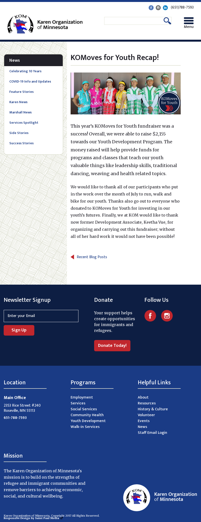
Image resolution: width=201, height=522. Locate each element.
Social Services (84, 409)
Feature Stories (21, 92)
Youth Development (88, 421)
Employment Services (82, 400)
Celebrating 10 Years (25, 71)
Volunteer (146, 415)
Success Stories (21, 143)
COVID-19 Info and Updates (30, 81)
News (14, 60)
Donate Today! (112, 345)
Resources (147, 403)
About (143, 397)
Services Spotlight (23, 122)
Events (144, 421)
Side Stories (18, 133)
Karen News (18, 102)
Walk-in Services (85, 427)
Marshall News (20, 112)
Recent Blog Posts (92, 257)
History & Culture (153, 409)
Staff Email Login (152, 432)
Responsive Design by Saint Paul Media (31, 518)
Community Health (87, 415)
